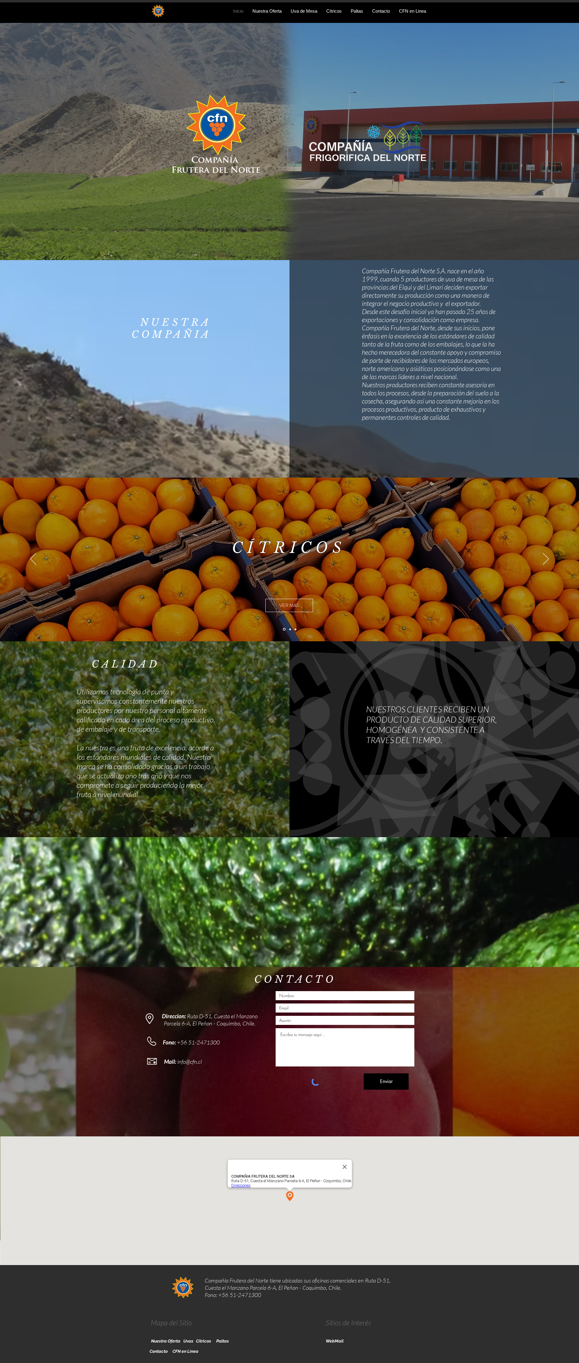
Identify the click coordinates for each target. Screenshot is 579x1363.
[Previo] (33, 559)
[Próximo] (546, 559)
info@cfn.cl (189, 1061)
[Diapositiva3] (284, 629)
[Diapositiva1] (290, 629)
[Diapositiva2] (295, 629)
